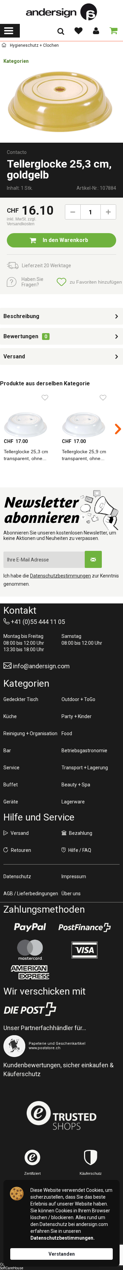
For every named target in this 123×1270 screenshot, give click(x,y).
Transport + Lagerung (85, 767)
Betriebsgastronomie (84, 750)
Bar (7, 750)
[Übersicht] (4, 46)
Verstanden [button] (62, 1254)
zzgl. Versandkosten (21, 221)
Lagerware (73, 801)
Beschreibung (21, 316)
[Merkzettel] (78, 31)
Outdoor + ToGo (78, 699)
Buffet (10, 784)
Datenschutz (17, 876)
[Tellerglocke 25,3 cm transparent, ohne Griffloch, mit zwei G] (29, 414)
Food (67, 733)
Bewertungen (20, 336)
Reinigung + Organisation (30, 733)
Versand (14, 356)
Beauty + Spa (76, 784)
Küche (10, 716)
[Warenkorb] (112, 31)
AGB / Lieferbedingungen (30, 893)
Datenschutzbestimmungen (60, 576)
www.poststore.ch (44, 1048)
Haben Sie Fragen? (32, 281)
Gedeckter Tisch (20, 699)
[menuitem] (10, 31)
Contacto (17, 152)
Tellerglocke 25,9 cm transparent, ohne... (84, 455)
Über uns (71, 893)
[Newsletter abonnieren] (93, 559)
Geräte (10, 801)
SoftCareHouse (11, 1268)
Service (11, 767)
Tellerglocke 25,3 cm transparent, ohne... (26, 455)
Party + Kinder (77, 716)
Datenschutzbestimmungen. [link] (62, 1238)
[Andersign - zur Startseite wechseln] (61, 11)
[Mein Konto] (95, 31)
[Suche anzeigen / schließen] (61, 33)
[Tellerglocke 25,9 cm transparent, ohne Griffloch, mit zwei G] (87, 414)
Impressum (74, 876)
